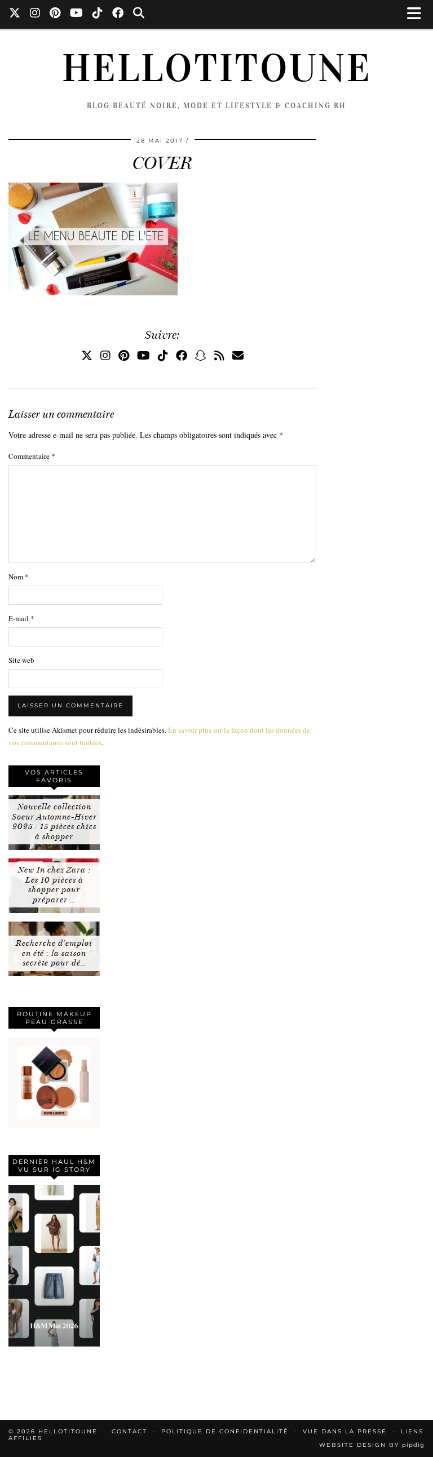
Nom (18, 577)
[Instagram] (35, 14)
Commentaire (31, 456)
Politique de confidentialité (225, 1431)
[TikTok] (97, 14)
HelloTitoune (217, 68)
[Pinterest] (55, 14)
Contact (129, 1431)
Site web (21, 660)
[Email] (238, 355)
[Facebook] (118, 14)
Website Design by (372, 1445)
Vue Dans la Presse (345, 1431)
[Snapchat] (200, 355)
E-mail (21, 618)
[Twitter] (15, 14)
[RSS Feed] (219, 355)
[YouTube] (76, 14)
